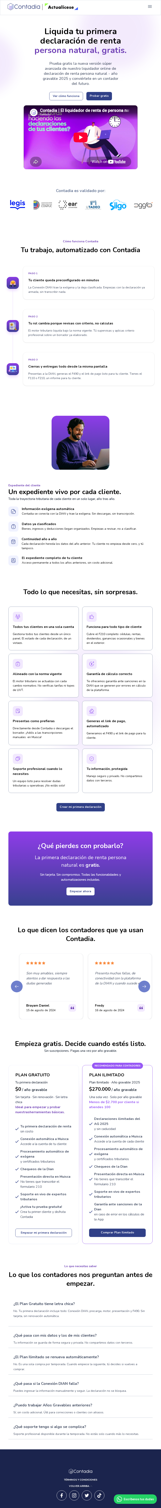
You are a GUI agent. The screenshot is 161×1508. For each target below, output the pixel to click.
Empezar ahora (80, 891)
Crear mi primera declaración (80, 807)
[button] (150, 6)
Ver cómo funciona (66, 96)
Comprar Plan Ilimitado (117, 1232)
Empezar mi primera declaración (44, 1233)
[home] (42, 6)
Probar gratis (99, 96)
